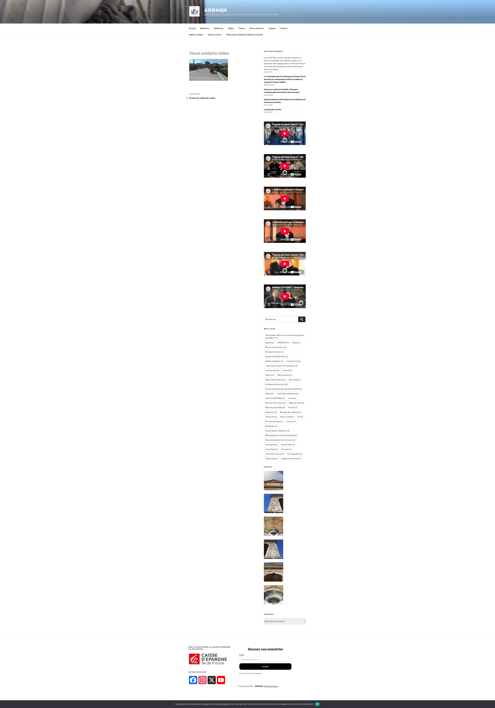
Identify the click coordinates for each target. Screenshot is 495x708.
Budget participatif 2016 (276, 356)
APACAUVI (283, 342)
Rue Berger (271, 426)
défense (269, 375)
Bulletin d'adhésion (274, 361)
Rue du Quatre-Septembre (277, 431)
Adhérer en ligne (196, 34)
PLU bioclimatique (274, 421)
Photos (242, 28)
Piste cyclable (287, 417)
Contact (283, 28)
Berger (296, 342)
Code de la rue (293, 361)
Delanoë (287, 370)
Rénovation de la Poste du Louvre (280, 440)
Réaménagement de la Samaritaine (281, 435)
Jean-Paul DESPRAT (275, 398)
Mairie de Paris (296, 403)
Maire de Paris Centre (275, 403)
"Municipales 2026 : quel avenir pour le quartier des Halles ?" (284, 336)
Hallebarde (218, 28)
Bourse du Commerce (275, 347)
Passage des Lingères (290, 412)
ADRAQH (215, 10)
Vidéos (231, 28)
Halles (269, 393)
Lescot (292, 398)
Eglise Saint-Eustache (275, 380)
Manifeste (204, 28)
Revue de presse (257, 28)
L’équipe (272, 28)
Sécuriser (286, 449)
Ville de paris (271, 458)
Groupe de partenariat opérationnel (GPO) (283, 389)
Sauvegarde (271, 444)
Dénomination (285, 375)
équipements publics (291, 458)
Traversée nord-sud (274, 454)
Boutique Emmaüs (274, 352)
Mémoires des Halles (275, 407)
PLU (300, 417)
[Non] (491, 704)
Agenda (269, 342)
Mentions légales (271, 686)
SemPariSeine (288, 444)
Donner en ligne (214, 34)
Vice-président (294, 454)
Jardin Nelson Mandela (287, 393)
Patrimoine (271, 417)
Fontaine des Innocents (276, 384)
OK (317, 704)
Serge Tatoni (271, 449)
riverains (291, 421)
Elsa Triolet (294, 380)
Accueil (192, 28)
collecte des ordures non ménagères (281, 366)
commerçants (272, 370)
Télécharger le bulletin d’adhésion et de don (244, 34)
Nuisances (271, 412)
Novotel (292, 407)
